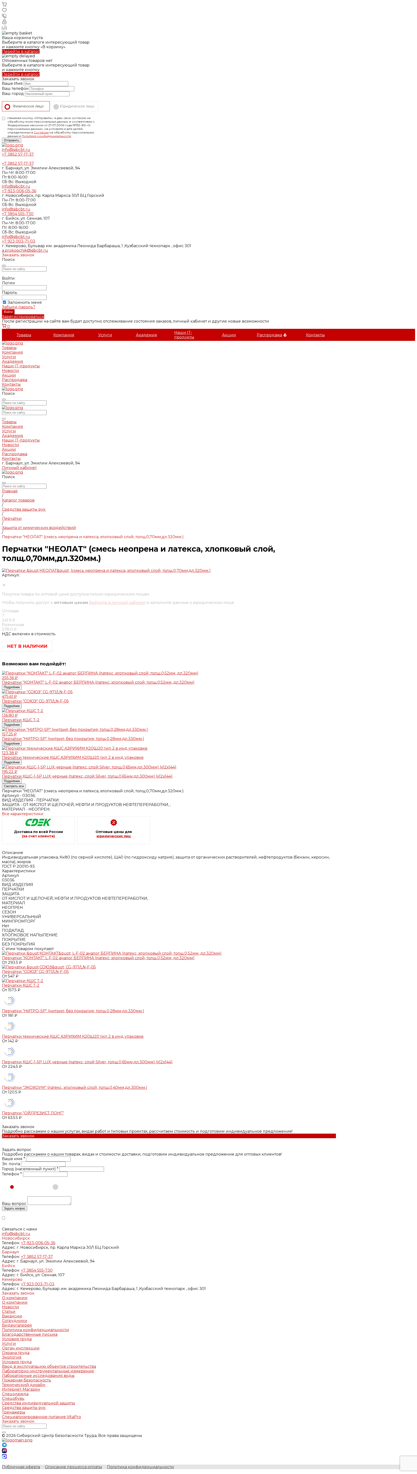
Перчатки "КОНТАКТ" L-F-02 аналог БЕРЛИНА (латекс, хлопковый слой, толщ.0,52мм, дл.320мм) (98, 958)
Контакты (315, 335)
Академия (146, 335)
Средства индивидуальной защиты (38, 1403)
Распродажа (269, 335)
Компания (63, 335)
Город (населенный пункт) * (30, 1169)
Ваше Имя (12, 83)
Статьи (8, 1311)
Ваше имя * (14, 1159)
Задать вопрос (14, 1208)
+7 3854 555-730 (18, 214)
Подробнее (12, 687)
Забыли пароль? (18, 307)
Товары (24, 335)
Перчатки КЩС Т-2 (20, 985)
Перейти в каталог (21, 51)
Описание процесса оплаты (73, 1467)
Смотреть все (14, 786)
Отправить (11, 140)
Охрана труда (15, 1352)
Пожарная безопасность (26, 1380)
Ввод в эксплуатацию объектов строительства (49, 1366)
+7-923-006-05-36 (19, 191)
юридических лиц (114, 836)
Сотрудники (14, 1320)
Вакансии (12, 1316)
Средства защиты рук (24, 1407)
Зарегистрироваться (23, 316)
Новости (10, 370)
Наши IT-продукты (184, 334)
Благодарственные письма (29, 1334)
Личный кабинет (19, 467)
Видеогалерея (17, 1325)
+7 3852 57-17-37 (18, 154)
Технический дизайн (23, 1384)
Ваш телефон (15, 88)
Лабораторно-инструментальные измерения (48, 1371)
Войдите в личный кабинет (117, 602)
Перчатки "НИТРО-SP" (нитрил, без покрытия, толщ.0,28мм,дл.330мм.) (73, 1011)
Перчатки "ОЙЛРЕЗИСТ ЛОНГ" (33, 1113)
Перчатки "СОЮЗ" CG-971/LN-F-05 (35, 971)
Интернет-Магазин (21, 1389)
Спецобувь (13, 1398)
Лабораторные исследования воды (38, 1375)
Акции (229, 335)
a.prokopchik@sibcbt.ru (25, 250)
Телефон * (12, 1174)
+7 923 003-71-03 (18, 241)
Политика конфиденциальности (35, 1330)
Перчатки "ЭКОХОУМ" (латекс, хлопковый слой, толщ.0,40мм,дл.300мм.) (74, 1087)
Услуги (105, 335)
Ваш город (13, 93)
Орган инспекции (21, 1348)
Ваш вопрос (14, 1203)
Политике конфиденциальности (46, 136)
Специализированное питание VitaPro (41, 1417)
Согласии (41, 132)
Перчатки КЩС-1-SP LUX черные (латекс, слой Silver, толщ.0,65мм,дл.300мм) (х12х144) (87, 1062)
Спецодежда (15, 1394)
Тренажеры (13, 1412)
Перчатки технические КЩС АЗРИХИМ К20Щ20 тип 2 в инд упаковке (73, 1036)
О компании (15, 1298)
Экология (11, 1357)
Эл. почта (11, 1164)
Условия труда (17, 1339)
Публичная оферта (21, 1467)
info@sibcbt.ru (16, 149)
